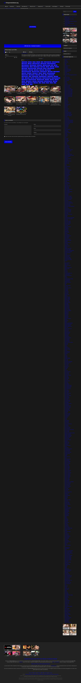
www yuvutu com (67, 583)
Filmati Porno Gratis (68, 209)
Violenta (66, 565)
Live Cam (66, 286)
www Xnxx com (67, 581)
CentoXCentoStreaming (28, 674)
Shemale (66, 496)
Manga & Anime (67, 299)
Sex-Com (66, 490)
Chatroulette (67, 124)
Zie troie (66, 607)
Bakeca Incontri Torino (68, 95)
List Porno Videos (68, 285)
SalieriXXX (66, 447)
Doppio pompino (67, 156)
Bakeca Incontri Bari (68, 88)
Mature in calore (67, 309)
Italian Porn (66, 264)
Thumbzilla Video (68, 531)
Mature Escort (67, 308)
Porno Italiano (67, 384)
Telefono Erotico (67, 529)
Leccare (66, 277)
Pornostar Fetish (67, 410)
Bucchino (66, 107)
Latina (66, 276)
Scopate (66, 454)
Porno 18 (66, 370)
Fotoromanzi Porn (68, 223)
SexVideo (66, 494)
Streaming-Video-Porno (43, 76)
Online (66, 345)
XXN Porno (66, 589)
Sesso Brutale (67, 460)
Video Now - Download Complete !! (33, 45)
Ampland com (67, 71)
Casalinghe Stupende (68, 114)
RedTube (45, 73)
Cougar (66, 133)
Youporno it (66, 605)
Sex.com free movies (68, 491)
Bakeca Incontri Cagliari (69, 89)
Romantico (66, 444)
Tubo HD (66, 542)
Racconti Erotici (67, 428)
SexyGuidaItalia (67, 495)
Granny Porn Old (67, 239)
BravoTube (66, 105)
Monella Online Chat (68, 328)
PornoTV (66, 412)
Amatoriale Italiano (68, 69)
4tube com (66, 62)
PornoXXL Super (67, 413)
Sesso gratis (67, 464)
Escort (66, 165)
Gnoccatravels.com (68, 235)
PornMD (66, 368)
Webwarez (66, 572)
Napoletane (67, 335)
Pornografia (67, 402)
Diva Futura (67, 145)
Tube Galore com (67, 541)
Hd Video (66, 243)
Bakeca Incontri (67, 86)
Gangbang (66, 227)
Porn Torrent (67, 363)
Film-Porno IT (67, 208)
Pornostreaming (56, 674)
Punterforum (67, 421)
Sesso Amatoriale (32, 74)
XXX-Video (35, 81)
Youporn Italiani (25, 82)
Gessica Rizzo (67, 613)
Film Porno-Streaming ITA (51, 63)
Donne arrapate (67, 148)
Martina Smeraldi (67, 614)
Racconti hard (67, 430)
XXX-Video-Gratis (41, 81)
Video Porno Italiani (68, 556)
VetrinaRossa (67, 548)
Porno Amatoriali (25, 68)
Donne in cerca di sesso (69, 149)
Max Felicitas (67, 616)
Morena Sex (67, 329)
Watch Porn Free (32, 6)
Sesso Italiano (67, 480)
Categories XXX (40, 6)
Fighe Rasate (67, 188)
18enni (66, 60)
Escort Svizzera (67, 171)
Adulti (66, 63)
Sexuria (43, 74)
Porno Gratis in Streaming (32, 68)
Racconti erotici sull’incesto (69, 429)
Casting (66, 116)
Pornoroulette (67, 409)
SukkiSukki (56, 76)
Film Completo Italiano (68, 191)
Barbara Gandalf (67, 610)
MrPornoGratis (67, 333)
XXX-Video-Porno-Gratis (48, 81)
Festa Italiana (67, 182)
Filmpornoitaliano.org (11, 2)
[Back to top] (78, 680)
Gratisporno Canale (68, 240)
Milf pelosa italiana (68, 318)
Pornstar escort (67, 414)
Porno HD (66, 379)
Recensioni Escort (68, 439)
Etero (40, 82)
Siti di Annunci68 (67, 499)
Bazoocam (66, 97)
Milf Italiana (66, 316)
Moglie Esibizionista (68, 324)
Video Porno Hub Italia (68, 555)
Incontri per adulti (67, 257)
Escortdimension (67, 174)
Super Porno (67, 522)
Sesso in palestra (67, 473)
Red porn (66, 440)
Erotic (66, 164)
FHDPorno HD (67, 183)
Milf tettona (66, 320)
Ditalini (66, 142)
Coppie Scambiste (68, 132)
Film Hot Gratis (67, 192)
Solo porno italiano (68, 507)
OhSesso (66, 344)
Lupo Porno (67, 291)
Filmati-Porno (40, 65)
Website (35, 132)
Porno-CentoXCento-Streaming (27, 71)
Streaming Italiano (35, 76)
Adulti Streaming (17, 8)
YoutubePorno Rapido (68, 606)
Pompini (66, 355)
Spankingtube (67, 511)
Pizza (66, 354)
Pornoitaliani (67, 404)
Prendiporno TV (36, 73)
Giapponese (67, 231)
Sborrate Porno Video (68, 448)
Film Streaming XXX (33, 65)
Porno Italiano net (68, 388)
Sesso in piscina (67, 474)
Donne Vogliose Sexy (68, 154)
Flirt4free (66, 215)
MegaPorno (67, 312)
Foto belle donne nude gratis (69, 217)
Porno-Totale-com (57, 71)
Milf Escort (66, 315)
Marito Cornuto (67, 301)
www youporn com (68, 582)
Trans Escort (67, 538)
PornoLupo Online (68, 406)
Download (66, 159)
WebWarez (47, 79)
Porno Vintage (67, 397)
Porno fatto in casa (68, 375)
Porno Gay (66, 376)
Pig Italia (66, 353)
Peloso (66, 350)
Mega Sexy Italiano (68, 310)
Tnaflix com (67, 533)
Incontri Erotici (67, 256)
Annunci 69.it (67, 73)
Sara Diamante (67, 618)
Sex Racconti (67, 489)
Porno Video (67, 396)
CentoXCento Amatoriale (69, 120)
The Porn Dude (67, 6)
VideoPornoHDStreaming (47, 674)
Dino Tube (66, 141)
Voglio (66, 567)
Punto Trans (67, 422)
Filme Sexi (66, 213)
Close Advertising (33, 26)
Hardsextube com (68, 242)
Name (35, 124)
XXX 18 (66, 591)
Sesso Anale (38, 74)
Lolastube (66, 290)
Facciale (44, 82)
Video (66, 549)
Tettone (66, 530)
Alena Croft (66, 609)
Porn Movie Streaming (68, 361)
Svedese (66, 523)
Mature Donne (67, 307)
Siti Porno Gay (67, 503)
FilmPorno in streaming (47, 65)
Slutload (66, 505)
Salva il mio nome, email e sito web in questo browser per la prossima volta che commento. (20, 136)
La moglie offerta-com (68, 273)
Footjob (66, 216)
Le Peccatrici (43, 66)
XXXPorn (66, 598)
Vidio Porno (67, 563)
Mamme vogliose (67, 298)
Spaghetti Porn (67, 508)
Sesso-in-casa (67, 487)
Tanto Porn (66, 524)
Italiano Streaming (37, 66)
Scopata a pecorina (68, 452)
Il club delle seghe (68, 249)
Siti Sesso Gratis (51, 74)
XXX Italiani (67, 593)
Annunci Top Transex (68, 79)
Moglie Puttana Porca (68, 326)
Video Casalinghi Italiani (69, 550)
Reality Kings (67, 438)
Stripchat (66, 521)
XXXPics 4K (67, 597)
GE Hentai (66, 230)
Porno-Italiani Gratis (44, 71)
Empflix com (67, 162)
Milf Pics (66, 319)
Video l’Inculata (67, 554)
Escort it (66, 167)
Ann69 (66, 72)
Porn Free (66, 359)
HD (52, 65)
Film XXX (66, 207)
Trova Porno (67, 540)
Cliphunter (66, 130)
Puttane (41, 73)
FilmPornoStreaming (41, 674)
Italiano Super (67, 268)
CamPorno (66, 111)
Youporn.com (31, 82)
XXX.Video (55, 81)
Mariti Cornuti (67, 300)
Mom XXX (66, 327)
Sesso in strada (67, 477)
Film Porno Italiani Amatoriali (69, 206)
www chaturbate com (68, 575)
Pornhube (66, 367)
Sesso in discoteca (68, 470)
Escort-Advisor (67, 172)
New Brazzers (67, 336)
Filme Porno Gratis (68, 210)
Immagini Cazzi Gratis (68, 251)
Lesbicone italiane (68, 282)
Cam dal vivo (67, 108)
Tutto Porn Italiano (68, 545)
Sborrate (24, 84)
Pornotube (66, 411)
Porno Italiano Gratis (51, 68)
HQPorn (66, 247)
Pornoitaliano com (68, 405)
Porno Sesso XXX (68, 393)
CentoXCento (12, 6)
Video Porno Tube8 (68, 559)
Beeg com (66, 99)
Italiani (32, 66)
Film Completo (67, 190)
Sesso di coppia (67, 463)
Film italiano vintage (68, 196)
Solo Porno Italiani (25, 76)
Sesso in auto (67, 465)
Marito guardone (67, 302)
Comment (5, 124)
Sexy (46, 74)
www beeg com (67, 574)
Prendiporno (30, 73)
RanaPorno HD (67, 437)
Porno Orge (67, 392)
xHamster (52, 79)
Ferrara (66, 181)
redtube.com (67, 443)
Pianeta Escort (67, 352)
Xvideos (24, 81)
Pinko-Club (18, 6)
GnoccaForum (67, 234)
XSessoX (57, 79)
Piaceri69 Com (67, 351)
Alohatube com (67, 65)
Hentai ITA (66, 244)
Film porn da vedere (68, 199)
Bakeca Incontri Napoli (68, 94)
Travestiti (66, 539)
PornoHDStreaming (68, 403)
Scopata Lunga (67, 453)
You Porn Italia (67, 600)
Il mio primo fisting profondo (69, 250)
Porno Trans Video (68, 395)
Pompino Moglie (67, 358)
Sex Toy (28, 84)
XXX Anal (66, 592)
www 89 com (67, 573)
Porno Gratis (67, 377)
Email (35, 128)
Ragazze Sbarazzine (68, 435)
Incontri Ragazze (54, 6)
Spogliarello (67, 515)
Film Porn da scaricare (37, 63)
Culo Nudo (66, 138)
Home (7, 6)
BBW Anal (66, 98)
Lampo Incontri (67, 274)
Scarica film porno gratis (51, 73)
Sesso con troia (67, 462)
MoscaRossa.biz (67, 332)
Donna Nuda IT (67, 146)
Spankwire (66, 512)
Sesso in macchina (68, 472)
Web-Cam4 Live (67, 571)
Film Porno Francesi (68, 201)
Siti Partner (61, 6)
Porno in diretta (40, 68)
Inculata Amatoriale (68, 258)
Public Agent (67, 420)
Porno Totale (67, 394)
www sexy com (67, 579)
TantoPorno (67, 525)
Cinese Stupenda (67, 129)
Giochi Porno (67, 232)
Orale (55, 82)
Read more (41, 58)
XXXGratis (66, 596)
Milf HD (48, 66)
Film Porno (66, 200)
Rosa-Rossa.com (67, 445)
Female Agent (67, 180)
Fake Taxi (66, 179)
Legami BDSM (67, 281)
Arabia (66, 81)
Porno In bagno (67, 380)
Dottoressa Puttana (68, 158)
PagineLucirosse (67, 349)
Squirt (30, 76)
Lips (65, 284)
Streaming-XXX (51, 76)
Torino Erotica (67, 537)
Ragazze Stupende (68, 436)
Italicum (66, 269)
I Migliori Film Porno (68, 248)
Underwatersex (67, 547)
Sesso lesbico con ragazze (69, 481)
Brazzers (66, 106)
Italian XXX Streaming (26, 66)
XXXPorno (66, 599)
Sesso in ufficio (67, 479)
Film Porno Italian (68, 205)
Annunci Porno (67, 77)
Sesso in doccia (67, 471)
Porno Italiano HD (68, 387)
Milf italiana (52, 66)
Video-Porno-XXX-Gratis (33, 79)
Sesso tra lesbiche (68, 486)
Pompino (57, 66)
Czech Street (67, 140)
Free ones (66, 225)
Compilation (67, 131)
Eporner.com (67, 163)
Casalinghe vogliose (68, 115)
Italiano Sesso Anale (68, 267)
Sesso (66, 457)
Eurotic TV (66, 176)
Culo (65, 137)
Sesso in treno (67, 478)
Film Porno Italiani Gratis (10, 8)
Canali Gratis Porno (68, 112)
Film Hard (30, 63)
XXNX (66, 590)
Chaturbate (66, 125)
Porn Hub (66, 360)
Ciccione (66, 128)
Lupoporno (66, 293)
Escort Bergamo (67, 166)
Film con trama (25, 63)
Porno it (45, 68)
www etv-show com (68, 576)
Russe (66, 446)
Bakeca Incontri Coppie (68, 90)
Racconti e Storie (67, 427)
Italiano (66, 266)
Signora (66, 498)
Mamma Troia (67, 294)
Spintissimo (67, 514)
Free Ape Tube (67, 224)
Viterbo (66, 566)
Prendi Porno (24, 73)
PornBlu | (52, 674)
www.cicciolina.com (68, 622)
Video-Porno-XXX (25, 79)
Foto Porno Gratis (68, 222)
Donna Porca (67, 147)
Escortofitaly (67, 175)
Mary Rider (66, 615)
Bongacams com (67, 104)
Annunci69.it (67, 80)
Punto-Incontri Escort (68, 423)
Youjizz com (67, 601)
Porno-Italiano (51, 71)
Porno (66, 369)
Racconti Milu (67, 431)
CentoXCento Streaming (69, 122)
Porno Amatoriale (67, 371)
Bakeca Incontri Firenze (69, 91)
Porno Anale (67, 372)
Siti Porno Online (67, 504)
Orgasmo (66, 346)
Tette (31, 84)
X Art (65, 584)
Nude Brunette (67, 341)
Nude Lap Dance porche (69, 342)
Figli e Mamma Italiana (68, 189)
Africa (66, 64)
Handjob (66, 241)
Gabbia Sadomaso (68, 226)
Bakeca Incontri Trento (68, 96)
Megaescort (67, 311)
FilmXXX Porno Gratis (68, 214)
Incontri (56, 65)
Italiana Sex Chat (67, 265)
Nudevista (66, 343)
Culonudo (66, 139)
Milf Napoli (66, 317)
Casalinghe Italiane (68, 113)
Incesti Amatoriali (67, 252)
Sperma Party (67, 513)
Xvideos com (67, 588)
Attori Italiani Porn (24, 6)
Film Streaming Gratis (26, 65)
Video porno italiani (68, 558)
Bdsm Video (36, 82)
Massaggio (66, 303)
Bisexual (66, 103)
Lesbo (66, 283)
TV (65, 546)
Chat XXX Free (67, 123)
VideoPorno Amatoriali (41, 79)
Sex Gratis (66, 488)
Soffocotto (66, 506)
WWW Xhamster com (68, 580)
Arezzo (66, 82)
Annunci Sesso (67, 78)
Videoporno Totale (68, 562)
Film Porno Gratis (44, 63)
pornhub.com (67, 366)
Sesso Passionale (68, 482)
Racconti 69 (67, 426)
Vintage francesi (67, 564)
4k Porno (66, 61)
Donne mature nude (68, 150)
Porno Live (66, 389)
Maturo (52, 82)
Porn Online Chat (67, 362)
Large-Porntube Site (68, 275)
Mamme (66, 295)
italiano (48, 82)
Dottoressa (66, 157)
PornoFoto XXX (67, 401)
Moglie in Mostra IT (68, 325)
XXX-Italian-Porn (29, 81)
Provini (66, 418)
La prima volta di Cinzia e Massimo (70, 25)
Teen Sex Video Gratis (68, 528)
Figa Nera (66, 184)
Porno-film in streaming (36, 71)
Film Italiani (67, 193)
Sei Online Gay (67, 456)
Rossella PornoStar (68, 617)
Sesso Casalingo (67, 461)
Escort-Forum (67, 173)
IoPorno (66, 260)
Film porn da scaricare (68, 197)
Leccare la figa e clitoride (69, 278)
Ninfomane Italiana (68, 337)
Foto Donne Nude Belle (69, 218)
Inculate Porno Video (68, 259)
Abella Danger (67, 608)
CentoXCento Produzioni (69, 121)
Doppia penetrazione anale (69, 155)
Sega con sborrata (25, 74)
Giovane (66, 233)
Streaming (66, 520)
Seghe (66, 455)
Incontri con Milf (48, 6)
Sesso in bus (67, 469)
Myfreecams (67, 334)
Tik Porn (66, 532)
